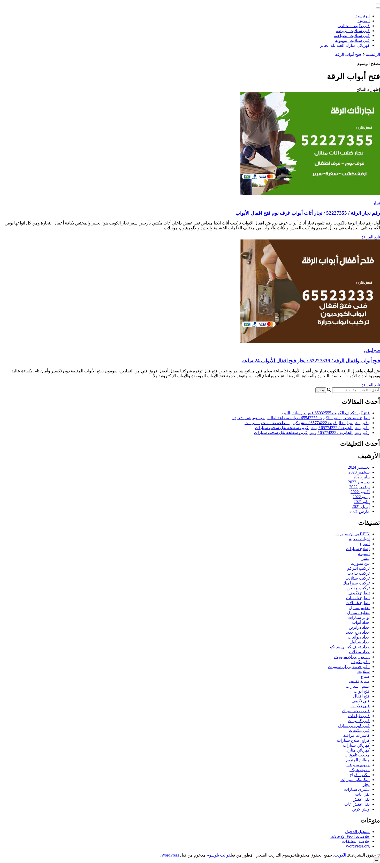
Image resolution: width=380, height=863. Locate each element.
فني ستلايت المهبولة (352, 40)
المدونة (364, 21)
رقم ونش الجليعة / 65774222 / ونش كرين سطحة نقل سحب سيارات (312, 427)
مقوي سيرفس (357, 765)
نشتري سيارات (357, 789)
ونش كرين (361, 809)
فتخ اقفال (361, 696)
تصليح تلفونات (358, 598)
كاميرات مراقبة (356, 735)
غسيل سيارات (358, 686)
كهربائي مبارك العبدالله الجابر (345, 45)
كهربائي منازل (358, 750)
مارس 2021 (359, 511)
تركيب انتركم (358, 568)
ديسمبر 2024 (359, 467)
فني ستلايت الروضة (353, 30)
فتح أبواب (372, 350)
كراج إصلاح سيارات (353, 740)
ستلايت (363, 671)
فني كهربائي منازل (354, 725)
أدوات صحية (359, 539)
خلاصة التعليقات (356, 841)
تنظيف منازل (358, 612)
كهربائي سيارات (356, 745)
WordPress (170, 855)
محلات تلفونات (357, 755)
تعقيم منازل (359, 607)
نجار (376, 203)
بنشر (365, 558)
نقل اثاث (362, 794)
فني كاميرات (359, 720)
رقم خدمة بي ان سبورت (349, 666)
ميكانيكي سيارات (355, 779)
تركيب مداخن (358, 588)
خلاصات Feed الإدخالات (350, 836)
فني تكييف (361, 701)
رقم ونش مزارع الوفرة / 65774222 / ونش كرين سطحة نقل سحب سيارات (307, 423)
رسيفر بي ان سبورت (352, 657)
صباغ (365, 676)
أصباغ (365, 544)
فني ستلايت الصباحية (352, 35)
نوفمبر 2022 (359, 487)
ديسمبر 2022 (359, 482)
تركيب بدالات (358, 573)
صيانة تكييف (359, 681)
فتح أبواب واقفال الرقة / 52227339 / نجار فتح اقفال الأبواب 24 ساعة (311, 360)
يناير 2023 (361, 477)
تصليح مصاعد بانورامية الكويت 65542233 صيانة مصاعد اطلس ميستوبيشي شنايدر (301, 418)
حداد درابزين (359, 627)
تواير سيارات (359, 617)
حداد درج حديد (358, 632)
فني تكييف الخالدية (354, 26)
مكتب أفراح (359, 774)
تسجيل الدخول (357, 831)
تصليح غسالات (358, 603)
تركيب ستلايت (357, 578)
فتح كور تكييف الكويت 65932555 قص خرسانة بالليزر (325, 413)
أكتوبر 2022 (360, 492)
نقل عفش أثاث (357, 804)
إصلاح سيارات (358, 548)
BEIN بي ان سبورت (353, 534)
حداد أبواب (361, 622)
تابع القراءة (370, 237)
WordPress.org (358, 846)
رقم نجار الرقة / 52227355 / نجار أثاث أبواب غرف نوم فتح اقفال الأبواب (307, 213)
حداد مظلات (359, 652)
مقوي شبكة (359, 770)
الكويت (340, 855)
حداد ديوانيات (359, 637)
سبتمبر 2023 (359, 472)
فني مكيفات (359, 730)
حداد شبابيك (359, 642)
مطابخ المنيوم (358, 760)
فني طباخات (359, 716)
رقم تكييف (360, 661)
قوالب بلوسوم (219, 855)
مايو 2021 (362, 501)
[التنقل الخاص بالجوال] (378, 3)
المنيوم (364, 553)
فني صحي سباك (356, 711)
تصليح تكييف (359, 593)
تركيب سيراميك (356, 583)
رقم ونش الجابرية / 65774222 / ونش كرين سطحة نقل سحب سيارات (312, 432)
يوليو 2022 (361, 496)
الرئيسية (362, 16)
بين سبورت (360, 563)
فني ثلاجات (360, 706)
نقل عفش (361, 799)
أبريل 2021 (361, 506)
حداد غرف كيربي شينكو (350, 647)
